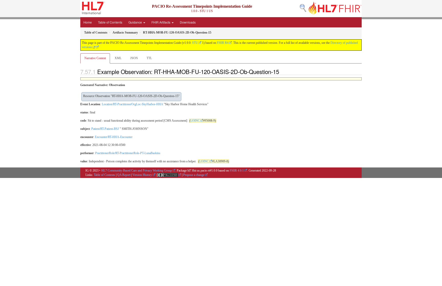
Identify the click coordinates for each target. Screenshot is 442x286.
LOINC (195, 120)
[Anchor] (282, 71)
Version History (142, 175)
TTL (149, 58)
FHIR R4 (222, 43)
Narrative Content (95, 58)
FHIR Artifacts (161, 22)
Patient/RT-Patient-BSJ (105, 129)
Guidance (135, 22)
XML (118, 58)
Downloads (188, 22)
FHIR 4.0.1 (237, 170)
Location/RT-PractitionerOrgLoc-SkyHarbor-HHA (132, 104)
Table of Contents (110, 22)
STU (195, 43)
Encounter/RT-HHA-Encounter (113, 137)
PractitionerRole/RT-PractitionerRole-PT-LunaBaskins (127, 153)
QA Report (123, 175)
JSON (134, 58)
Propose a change (193, 175)
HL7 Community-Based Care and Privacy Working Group (136, 170)
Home (87, 22)
